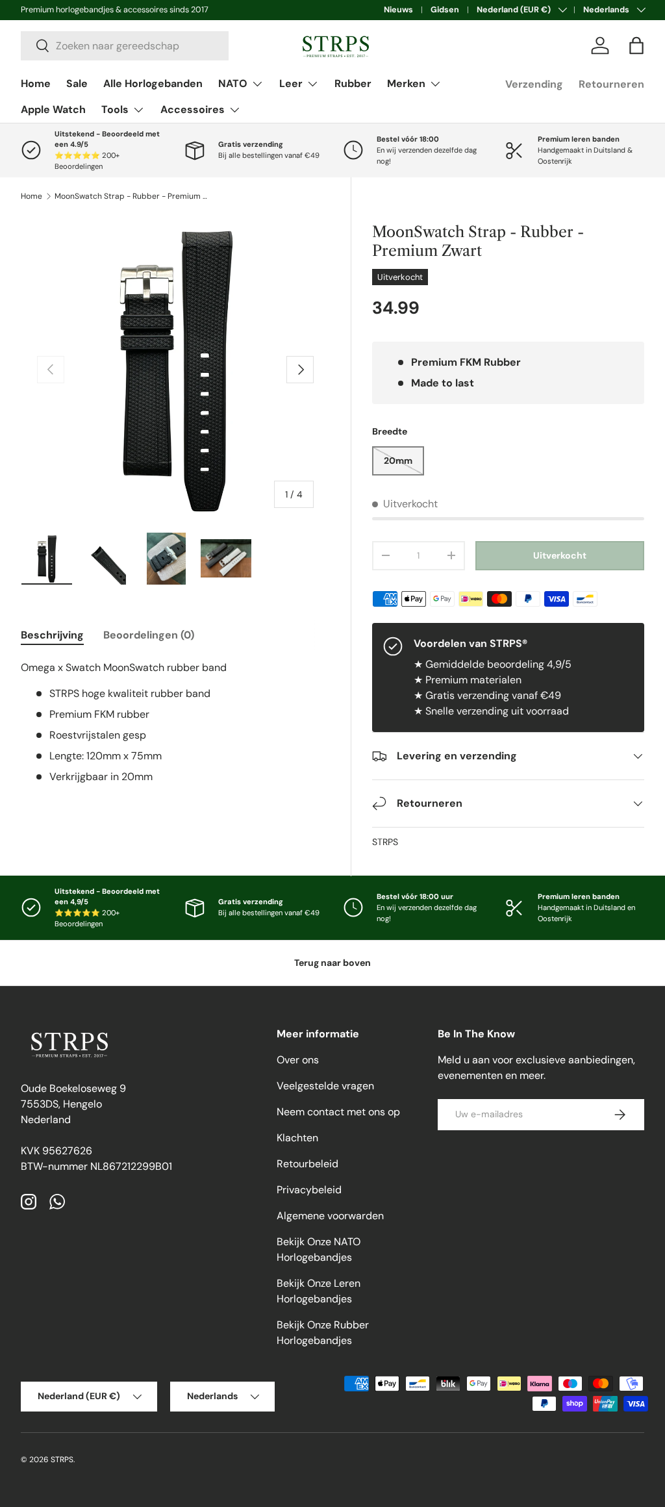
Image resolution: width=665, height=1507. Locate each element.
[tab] (52, 635)
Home (36, 83)
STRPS (385, 842)
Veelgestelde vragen (325, 1086)
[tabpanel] (175, 722)
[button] (636, 45)
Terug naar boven (332, 963)
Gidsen (445, 10)
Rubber (352, 83)
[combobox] (125, 45)
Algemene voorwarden (330, 1215)
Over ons (298, 1060)
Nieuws (398, 10)
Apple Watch (53, 109)
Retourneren (611, 84)
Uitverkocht (559, 555)
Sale (77, 83)
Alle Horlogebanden (153, 83)
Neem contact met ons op (338, 1112)
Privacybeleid (309, 1190)
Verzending (534, 84)
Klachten (297, 1138)
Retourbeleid (307, 1164)
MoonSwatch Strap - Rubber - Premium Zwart (132, 196)
